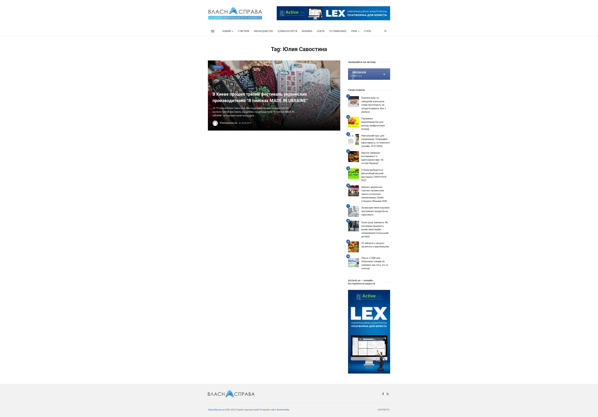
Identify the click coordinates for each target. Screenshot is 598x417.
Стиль (367, 31)
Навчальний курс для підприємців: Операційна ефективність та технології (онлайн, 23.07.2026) (375, 141)
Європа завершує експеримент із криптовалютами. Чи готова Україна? (372, 158)
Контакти (383, 409)
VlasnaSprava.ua (216, 409)
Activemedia (283, 409)
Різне (354, 31)
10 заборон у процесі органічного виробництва (375, 245)
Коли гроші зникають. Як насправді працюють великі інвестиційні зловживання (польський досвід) (374, 229)
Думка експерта (287, 31)
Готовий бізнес (338, 31)
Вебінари (307, 31)
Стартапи (243, 31)
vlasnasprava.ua (228, 123)
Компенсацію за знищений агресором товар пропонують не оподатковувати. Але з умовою (373, 104)
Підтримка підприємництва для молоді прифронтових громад (373, 124)
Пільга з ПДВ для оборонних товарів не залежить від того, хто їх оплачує (374, 263)
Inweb (256, 409)
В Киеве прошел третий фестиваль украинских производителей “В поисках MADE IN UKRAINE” (260, 97)
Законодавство (263, 31)
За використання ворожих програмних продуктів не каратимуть (375, 211)
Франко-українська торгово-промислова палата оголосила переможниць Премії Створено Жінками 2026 (374, 194)
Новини (226, 31)
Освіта (321, 31)
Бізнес (218, 67)
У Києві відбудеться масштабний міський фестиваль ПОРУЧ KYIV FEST (374, 175)
